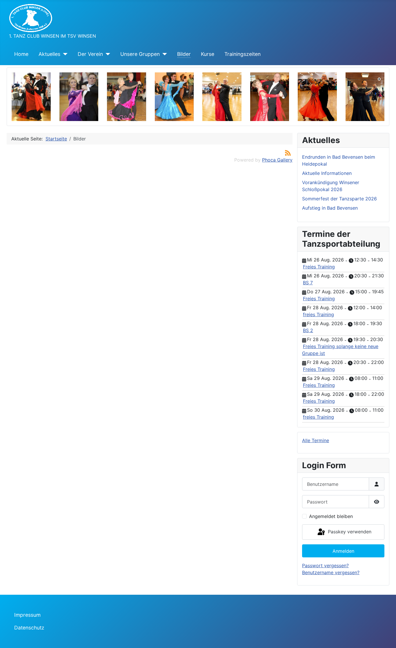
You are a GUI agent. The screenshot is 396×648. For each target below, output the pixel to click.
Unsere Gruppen (140, 54)
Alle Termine (315, 440)
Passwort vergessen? (325, 565)
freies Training (318, 314)
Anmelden (343, 551)
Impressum (27, 615)
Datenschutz (29, 628)
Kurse (207, 54)
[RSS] (288, 152)
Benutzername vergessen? (330, 572)
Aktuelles (49, 54)
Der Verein (90, 54)
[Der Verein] (106, 54)
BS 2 (308, 330)
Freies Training (319, 267)
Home (21, 54)
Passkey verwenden (348, 531)
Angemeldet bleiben (331, 516)
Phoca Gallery (277, 160)
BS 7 (308, 282)
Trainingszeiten (242, 54)
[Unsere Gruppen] (163, 54)
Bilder (184, 54)
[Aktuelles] (64, 54)
